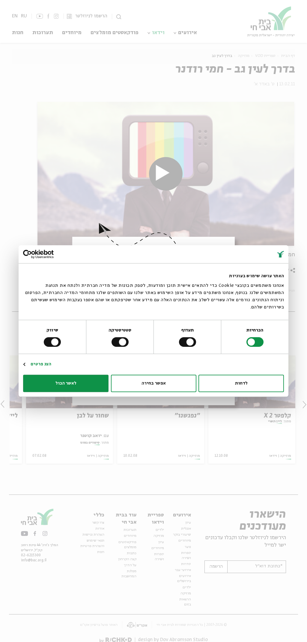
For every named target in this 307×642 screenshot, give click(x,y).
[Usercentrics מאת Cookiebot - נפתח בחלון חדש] (49, 254)
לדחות (241, 383)
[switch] (188, 342)
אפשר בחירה (154, 383)
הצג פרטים (41, 364)
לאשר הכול (65, 383)
